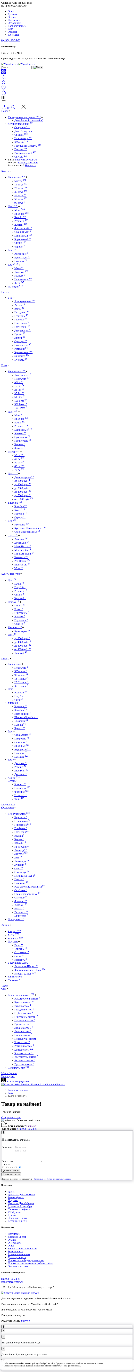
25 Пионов (21, 682)
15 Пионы (21, 678)
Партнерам (14, 20)
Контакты (13, 34)
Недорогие (22, 749)
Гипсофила (22, 323)
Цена (13, 473)
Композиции (23, 713)
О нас (11, 11)
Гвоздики (21, 312)
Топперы (20, 948)
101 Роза (20, 400)
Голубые (20, 696)
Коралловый (22, 239)
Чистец (19, 908)
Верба (19, 308)
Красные (21, 418)
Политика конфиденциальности (26, 1260)
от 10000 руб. (23, 499)
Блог (10, 28)
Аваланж (21, 539)
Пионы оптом (23, 1035)
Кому (13, 264)
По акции (15, 286)
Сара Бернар (22, 734)
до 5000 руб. (22, 495)
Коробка (20, 506)
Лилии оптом (22, 1031)
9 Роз (18, 382)
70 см (19, 469)
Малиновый (23, 235)
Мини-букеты (9, 1073)
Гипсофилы (21, 612)
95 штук (19, 202)
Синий (20, 242)
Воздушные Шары (18, 962)
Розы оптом (22, 1042)
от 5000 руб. (22, 649)
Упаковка (15, 502)
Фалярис (20, 901)
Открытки (21, 952)
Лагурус (21, 853)
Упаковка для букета (19, 1209)
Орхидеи (20, 341)
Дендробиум (22, 330)
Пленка (20, 724)
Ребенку (20, 767)
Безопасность (15, 1251)
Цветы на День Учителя (21, 1194)
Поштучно (22, 378)
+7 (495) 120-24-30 (28, 162)
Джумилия (21, 542)
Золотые (19, 448)
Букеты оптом (24, 1002)
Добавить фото (10, 1170)
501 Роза (20, 404)
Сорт (12, 535)
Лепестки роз (22, 375)
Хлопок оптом (24, 1053)
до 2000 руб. (22, 484)
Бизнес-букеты (16, 1197)
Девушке (21, 272)
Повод (4, 111)
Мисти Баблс (23, 550)
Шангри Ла (22, 564)
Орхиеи (19, 623)
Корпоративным (17, 25)
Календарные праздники (24, 117)
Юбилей (21, 142)
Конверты (20, 959)
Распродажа (8, 1076)
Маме (19, 268)
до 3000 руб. (22, 488)
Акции (14, 778)
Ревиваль (21, 557)
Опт (3, 988)
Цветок (13, 602)
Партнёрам (14, 1233)
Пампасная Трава (24, 875)
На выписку (23, 138)
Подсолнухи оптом (26, 1038)
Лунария (20, 864)
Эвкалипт (21, 356)
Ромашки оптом (24, 1046)
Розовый (21, 221)
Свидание (22, 127)
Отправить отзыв (11, 1117)
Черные (19, 444)
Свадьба (21, 134)
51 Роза (20, 397)
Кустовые (21, 524)
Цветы (5, 292)
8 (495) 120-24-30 (10, 40)
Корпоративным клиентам (22, 1248)
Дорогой (20, 653)
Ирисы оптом (22, 1024)
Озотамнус (21, 872)
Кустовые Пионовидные (30, 528)
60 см (19, 466)
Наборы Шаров (25, 973)
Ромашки (21, 348)
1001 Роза (20, 407)
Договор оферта (17, 1257)
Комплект (15, 627)
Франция (21, 791)
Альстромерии (24, 301)
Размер (14, 451)
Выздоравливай (25, 153)
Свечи (19, 956)
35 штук (20, 191)
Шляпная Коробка (26, 717)
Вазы (18, 945)
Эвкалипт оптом (24, 1060)
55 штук (20, 199)
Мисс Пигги (22, 546)
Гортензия (21, 832)
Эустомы (20, 359)
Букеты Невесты (10, 573)
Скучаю (20, 156)
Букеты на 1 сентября (20, 1206)
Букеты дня (22, 257)
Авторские (21, 253)
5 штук (20, 181)
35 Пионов (21, 686)
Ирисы (19, 334)
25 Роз (19, 389)
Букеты (5, 171)
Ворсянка (20, 817)
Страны (12, 780)
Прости (20, 149)
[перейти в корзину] (3, 94)
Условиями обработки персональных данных (52, 1179)
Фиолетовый (23, 228)
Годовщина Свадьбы (28, 145)
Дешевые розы (24, 477)
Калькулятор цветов (17, 1081)
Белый (20, 217)
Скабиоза (20, 890)
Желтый (20, 224)
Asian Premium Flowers (52, 1084)
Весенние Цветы (17, 1221)
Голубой (19, 587)
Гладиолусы (8, 804)
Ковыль (20, 842)
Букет (19, 510)
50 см (19, 462)
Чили (19, 799)
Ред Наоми (22, 561)
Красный (21, 213)
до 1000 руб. (22, 480)
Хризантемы (23, 352)
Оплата (12, 17)
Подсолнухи (22, 345)
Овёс (18, 868)
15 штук (20, 184)
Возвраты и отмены (19, 1254)
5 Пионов (20, 671)
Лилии (19, 337)
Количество (16, 177)
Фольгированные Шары (29, 970)
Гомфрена (20, 828)
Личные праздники (21, 123)
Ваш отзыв (7, 1161)
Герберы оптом (23, 1013)
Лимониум (21, 861)
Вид (12, 250)
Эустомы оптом (24, 1064)
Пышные (20, 753)
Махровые (21, 738)
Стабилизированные (27, 531)
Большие (21, 756)
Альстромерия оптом (27, 998)
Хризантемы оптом (26, 1056)
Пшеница (21, 883)
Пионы (19, 605)
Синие (19, 699)
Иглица (19, 835)
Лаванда (20, 850)
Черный (19, 246)
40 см (19, 459)
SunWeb (25, 1320)
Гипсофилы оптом (26, 1016)
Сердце (19, 517)
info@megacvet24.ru (26, 159)
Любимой (21, 770)
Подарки (13, 941)
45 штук (20, 195)
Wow (18, 568)
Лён (18, 857)
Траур (4, 985)
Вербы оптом (22, 1006)
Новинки (15, 938)
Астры (19, 305)
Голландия (22, 788)
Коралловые (22, 440)
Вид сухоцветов (19, 813)
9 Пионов (21, 675)
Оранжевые (22, 437)
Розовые (21, 426)
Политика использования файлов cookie (30, 1263)
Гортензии (22, 326)
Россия (20, 784)
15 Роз (19, 386)
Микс (19, 210)
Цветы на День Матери (21, 1203)
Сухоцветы (7, 807)
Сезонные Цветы (17, 1218)
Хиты (13, 935)
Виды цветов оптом (21, 995)
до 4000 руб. (22, 491)
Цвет (12, 206)
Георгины (21, 316)
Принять (122, 1365)
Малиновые (23, 429)
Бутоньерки (22, 631)
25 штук (20, 188)
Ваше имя (6, 1147)
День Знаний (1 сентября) (28, 120)
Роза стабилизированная (29, 886)
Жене (19, 283)
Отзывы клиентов (18, 1266)
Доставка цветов (17, 1236)
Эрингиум (21, 915)
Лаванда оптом (23, 1027)
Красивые (22, 745)
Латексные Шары (26, 966)
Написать (30, 165)
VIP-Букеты (14, 1212)
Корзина (20, 513)
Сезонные (22, 742)
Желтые (20, 433)
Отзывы (12, 31)
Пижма (19, 879)
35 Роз (19, 393)
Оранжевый (22, 231)
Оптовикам (14, 23)
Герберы (20, 319)
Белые (19, 422)
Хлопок (19, 616)
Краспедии (22, 846)
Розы (4, 365)
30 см (19, 455)
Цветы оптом (23, 1049)
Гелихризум (22, 821)
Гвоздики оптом (24, 1009)
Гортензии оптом (24, 1020)
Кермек (19, 839)
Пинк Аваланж (24, 553)
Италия (20, 795)
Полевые (20, 261)
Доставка (13, 14)
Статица (20, 897)
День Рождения (25, 131)
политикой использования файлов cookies (63, 1366)
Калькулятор (15, 976)
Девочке (20, 774)
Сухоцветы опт (18, 1067)
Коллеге (19, 275)
